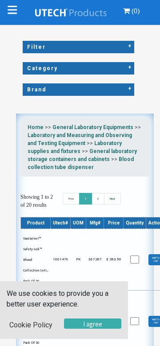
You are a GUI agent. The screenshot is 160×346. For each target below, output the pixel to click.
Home (36, 127)
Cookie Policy (30, 325)
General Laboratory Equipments (92, 127)
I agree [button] (92, 324)
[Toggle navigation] (14, 12)
